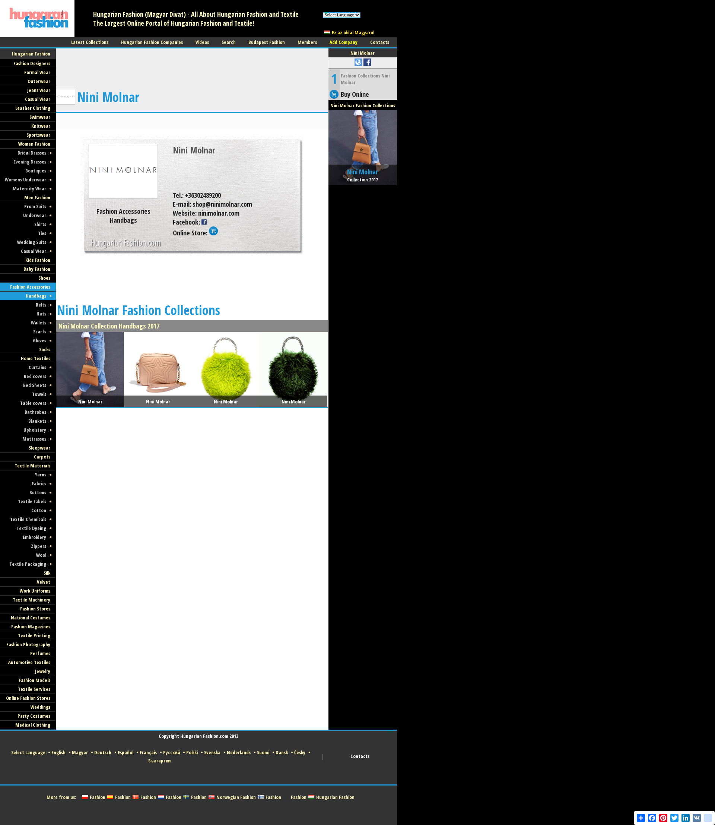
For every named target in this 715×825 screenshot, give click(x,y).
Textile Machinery (31, 599)
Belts (41, 304)
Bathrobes (35, 412)
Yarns (40, 474)
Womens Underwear (25, 179)
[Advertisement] (191, 65)
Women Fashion (34, 143)
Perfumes (40, 653)
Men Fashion (37, 197)
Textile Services (34, 689)
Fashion (97, 797)
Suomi (263, 752)
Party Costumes (34, 716)
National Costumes (30, 617)
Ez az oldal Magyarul (353, 32)
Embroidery (34, 537)
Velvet (43, 581)
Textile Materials (32, 465)
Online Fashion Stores (28, 698)
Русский (171, 752)
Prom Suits (35, 206)
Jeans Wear (38, 90)
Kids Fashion (37, 260)
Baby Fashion (36, 269)
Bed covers (35, 376)
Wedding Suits (31, 242)
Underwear (34, 215)
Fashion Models (34, 680)
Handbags (36, 295)
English (58, 752)
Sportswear (38, 134)
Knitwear (40, 126)
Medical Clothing (32, 724)
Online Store (189, 232)
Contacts (359, 756)
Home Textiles (35, 358)
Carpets (42, 456)
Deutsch (102, 752)
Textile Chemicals (28, 519)
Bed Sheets (34, 385)
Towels (39, 394)
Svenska (212, 752)
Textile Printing (34, 635)
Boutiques (35, 170)
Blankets (37, 421)
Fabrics (39, 483)
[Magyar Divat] (37, 36)
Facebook (185, 222)
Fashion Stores (35, 608)
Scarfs (39, 331)
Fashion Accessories (30, 286)
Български (159, 760)
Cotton (38, 510)
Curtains (37, 367)
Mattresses (34, 438)
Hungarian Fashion (335, 797)
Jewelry (42, 671)
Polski (192, 752)
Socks (44, 349)
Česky (299, 752)
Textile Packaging (27, 564)
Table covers (33, 403)
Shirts (40, 224)
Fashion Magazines (30, 626)
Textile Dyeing (31, 528)
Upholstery (34, 429)
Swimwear (39, 117)
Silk (47, 572)
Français (148, 752)
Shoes (44, 278)
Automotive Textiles (29, 662)
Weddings (40, 707)
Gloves (39, 340)
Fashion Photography (28, 644)
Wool (41, 555)
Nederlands (239, 752)
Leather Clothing (32, 108)
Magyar (80, 752)
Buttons (37, 492)
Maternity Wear (29, 188)
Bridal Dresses (32, 152)
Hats (41, 313)
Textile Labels (32, 501)
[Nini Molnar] (123, 197)
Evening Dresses (29, 161)
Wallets (38, 322)
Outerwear (39, 81)
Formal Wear (37, 72)
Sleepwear (39, 447)
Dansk (282, 752)
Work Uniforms (35, 590)
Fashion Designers (31, 63)
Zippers (38, 546)
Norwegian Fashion (236, 797)
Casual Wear (37, 99)
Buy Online (355, 94)
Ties (42, 233)
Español (125, 752)
